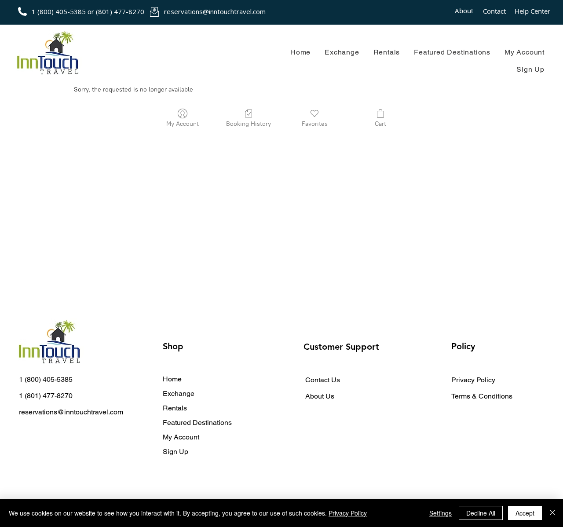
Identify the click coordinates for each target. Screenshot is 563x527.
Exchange (178, 393)
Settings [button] (440, 513)
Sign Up (175, 451)
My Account (181, 437)
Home (172, 379)
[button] (342, 52)
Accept (524, 513)
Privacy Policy (348, 513)
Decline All (480, 513)
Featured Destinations (197, 422)
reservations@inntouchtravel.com (215, 11)
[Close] (552, 513)
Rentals (175, 408)
